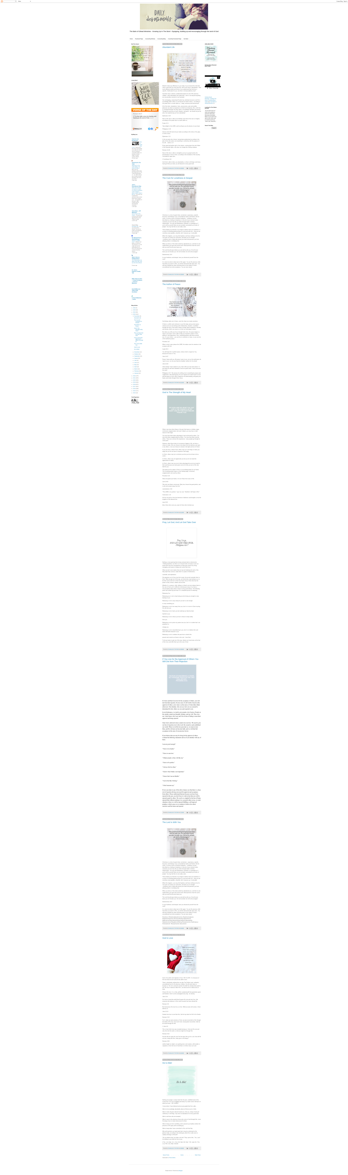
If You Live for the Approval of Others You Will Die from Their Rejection (180, 660)
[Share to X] (193, 168)
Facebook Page (139, 38)
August (136, 358)
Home (131, 38)
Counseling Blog (161, 38)
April (135, 366)
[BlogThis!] (192, 168)
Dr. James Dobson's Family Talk (136, 271)
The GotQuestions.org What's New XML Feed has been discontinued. (137, 261)
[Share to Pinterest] (197, 168)
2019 (134, 382)
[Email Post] (187, 168)
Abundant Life (168, 47)
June (135, 362)
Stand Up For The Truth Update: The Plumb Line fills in (136, 167)
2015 (134, 390)
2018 (134, 384)
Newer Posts (166, 1155)
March (136, 369)
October (136, 354)
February (136, 371)
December (137, 316)
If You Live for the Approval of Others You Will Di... (138, 339)
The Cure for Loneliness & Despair (177, 178)
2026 (134, 308)
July (135, 360)
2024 (134, 312)
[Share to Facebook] (195, 168)
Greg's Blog (135, 225)
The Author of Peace (171, 284)
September (137, 356)
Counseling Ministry (150, 38)
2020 (134, 380)
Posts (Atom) (172, 1157)
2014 (134, 392)
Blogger (181, 1170)
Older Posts (198, 1155)
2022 (134, 376)
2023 (134, 314)
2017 (134, 386)
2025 (134, 310)
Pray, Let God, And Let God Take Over (179, 522)
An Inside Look (135, 226)
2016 (134, 388)
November (137, 352)
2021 (134, 378)
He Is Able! (167, 1063)
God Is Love (167, 938)
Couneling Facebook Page (174, 38)
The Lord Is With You (171, 822)
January (136, 373)
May (135, 364)
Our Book (186, 38)
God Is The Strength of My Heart (176, 392)
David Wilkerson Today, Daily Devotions (136, 290)
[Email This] (190, 168)
